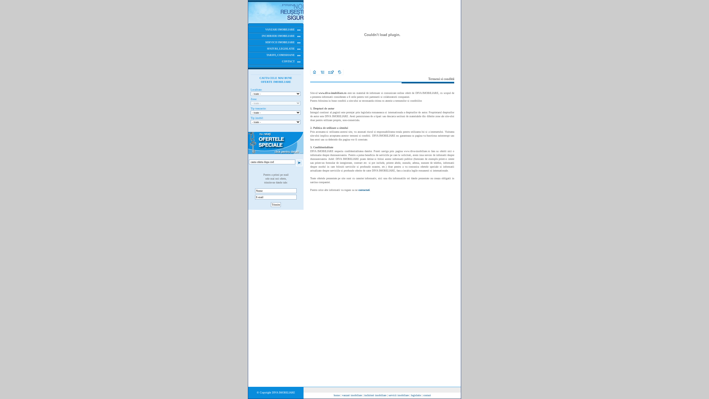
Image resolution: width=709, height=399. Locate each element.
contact (427, 395)
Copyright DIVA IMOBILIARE (277, 392)
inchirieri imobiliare (375, 395)
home (337, 395)
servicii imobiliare (399, 395)
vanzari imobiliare (352, 395)
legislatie (416, 395)
